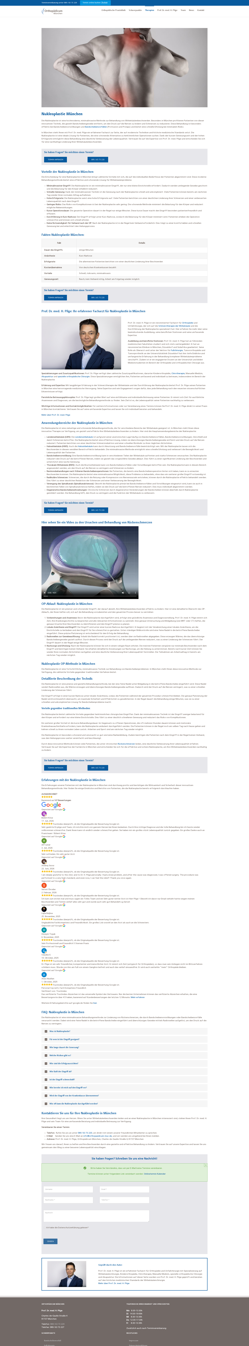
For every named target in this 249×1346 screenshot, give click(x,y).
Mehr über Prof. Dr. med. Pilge (56, 415)
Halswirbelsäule (85, 446)
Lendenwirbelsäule (84, 437)
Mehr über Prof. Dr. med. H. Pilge (113, 1283)
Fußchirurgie (177, 350)
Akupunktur (48, 377)
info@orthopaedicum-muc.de (97, 1136)
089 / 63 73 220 (85, 1133)
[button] (125, 1031)
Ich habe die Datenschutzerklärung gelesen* (67, 1228)
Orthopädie (187, 323)
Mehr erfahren (138, 997)
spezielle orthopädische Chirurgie (74, 377)
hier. (95, 1003)
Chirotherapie (178, 374)
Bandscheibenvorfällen (96, 127)
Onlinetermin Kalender (155, 1174)
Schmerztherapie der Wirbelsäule (174, 326)
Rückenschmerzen (126, 744)
